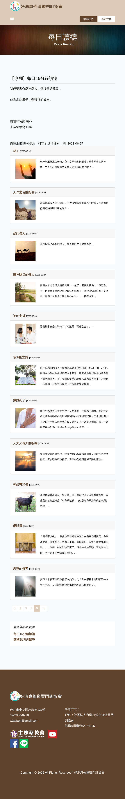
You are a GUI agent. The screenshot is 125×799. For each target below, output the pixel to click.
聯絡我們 (88, 19)
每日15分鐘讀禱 (24, 634)
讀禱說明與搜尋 (24, 639)
